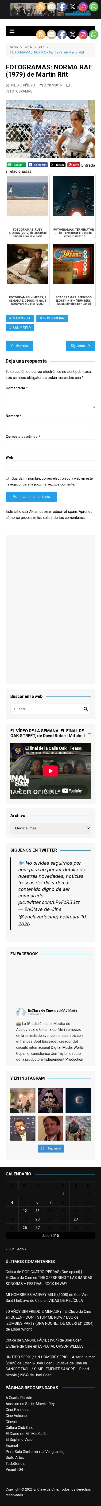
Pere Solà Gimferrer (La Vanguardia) (35, 1451)
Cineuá (11, 1422)
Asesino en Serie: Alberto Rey (30, 1404)
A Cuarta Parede (19, 1397)
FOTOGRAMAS (21, 91)
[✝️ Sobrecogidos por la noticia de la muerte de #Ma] (23, 1128)
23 (76, 1219)
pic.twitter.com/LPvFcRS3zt (49, 902)
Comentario (17, 388)
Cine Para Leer (18, 1409)
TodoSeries (15, 1463)
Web (9, 457)
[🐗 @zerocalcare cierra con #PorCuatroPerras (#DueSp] (50, 1100)
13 (37, 1211)
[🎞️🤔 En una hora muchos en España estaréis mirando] (78, 1100)
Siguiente (78, 346)
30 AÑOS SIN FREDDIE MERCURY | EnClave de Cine (48, 1311)
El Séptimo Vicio (19, 1439)
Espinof (12, 1445)
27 (37, 1227)
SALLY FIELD (22, 328)
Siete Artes (15, 1457)
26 (25, 1227)
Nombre (14, 416)
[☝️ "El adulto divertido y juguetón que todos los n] (50, 1128)
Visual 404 (14, 1469)
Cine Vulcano (16, 1415)
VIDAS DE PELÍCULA (65, 1300)
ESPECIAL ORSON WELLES (61, 1346)
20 (37, 1219)
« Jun (10, 1249)
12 (25, 1211)
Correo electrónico (23, 437)
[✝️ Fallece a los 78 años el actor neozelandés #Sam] (78, 1128)
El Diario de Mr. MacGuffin (26, 1433)
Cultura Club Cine (19, 1427)
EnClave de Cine (40, 1010)
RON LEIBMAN (53, 318)
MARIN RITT (22, 318)
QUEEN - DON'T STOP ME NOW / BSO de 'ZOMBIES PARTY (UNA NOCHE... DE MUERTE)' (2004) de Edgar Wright (49, 1323)
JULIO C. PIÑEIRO (22, 85)
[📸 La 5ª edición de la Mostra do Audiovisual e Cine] (23, 1100)
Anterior (22, 346)
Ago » (22, 1249)
